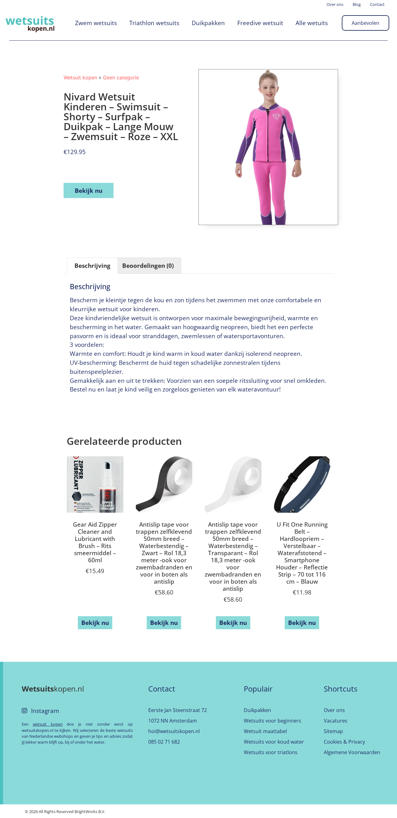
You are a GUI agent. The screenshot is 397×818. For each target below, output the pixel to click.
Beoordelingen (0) (148, 265)
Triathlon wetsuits (154, 23)
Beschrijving (92, 265)
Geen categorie (121, 77)
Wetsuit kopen (80, 77)
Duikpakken (208, 23)
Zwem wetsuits (96, 23)
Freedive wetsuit (260, 23)
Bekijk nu (88, 190)
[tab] (92, 266)
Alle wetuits (312, 23)
